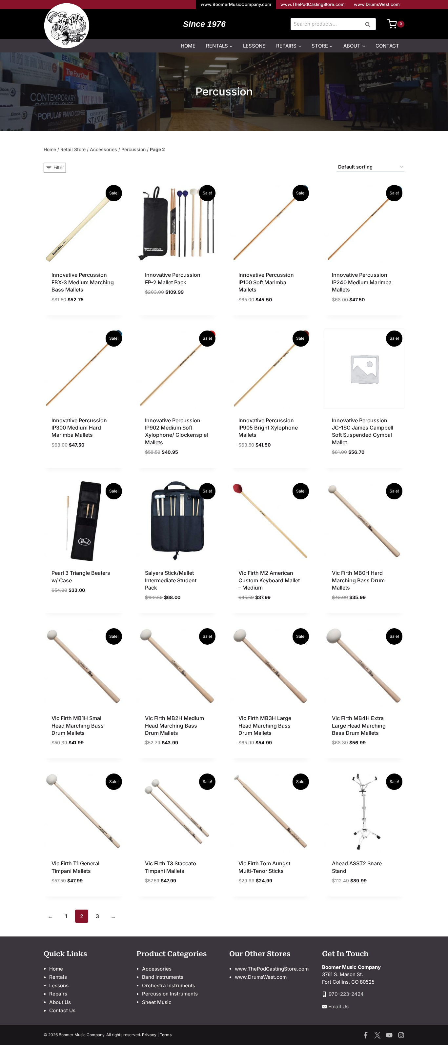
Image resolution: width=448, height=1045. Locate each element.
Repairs (58, 994)
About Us (60, 1002)
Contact (387, 46)
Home (188, 46)
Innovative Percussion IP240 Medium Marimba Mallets (362, 282)
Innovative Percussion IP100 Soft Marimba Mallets (266, 282)
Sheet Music (157, 1002)
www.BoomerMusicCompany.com (236, 4)
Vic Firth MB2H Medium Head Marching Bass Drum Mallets (174, 725)
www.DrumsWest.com (377, 4)
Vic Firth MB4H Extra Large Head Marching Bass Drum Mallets (359, 725)
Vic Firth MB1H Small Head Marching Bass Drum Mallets (77, 725)
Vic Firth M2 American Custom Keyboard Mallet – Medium (269, 580)
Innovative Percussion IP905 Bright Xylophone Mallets (268, 427)
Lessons (254, 46)
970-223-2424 (346, 994)
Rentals (58, 977)
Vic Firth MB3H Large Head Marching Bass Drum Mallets (264, 725)
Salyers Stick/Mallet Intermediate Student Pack (170, 580)
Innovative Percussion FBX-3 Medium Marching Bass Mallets (82, 282)
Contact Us (62, 1010)
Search (369, 24)
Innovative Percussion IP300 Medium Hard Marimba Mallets (79, 427)
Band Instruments (162, 977)
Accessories (103, 149)
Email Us (338, 1006)
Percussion (133, 149)
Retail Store (73, 149)
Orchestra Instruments (168, 985)
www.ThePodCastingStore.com (312, 4)
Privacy (149, 1034)
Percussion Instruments (170, 994)
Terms (166, 1034)
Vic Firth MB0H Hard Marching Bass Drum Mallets (358, 580)
